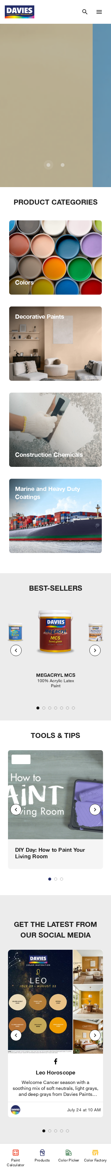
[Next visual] (95, 650)
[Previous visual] (16, 650)
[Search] (85, 12)
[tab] (38, 708)
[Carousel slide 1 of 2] (48, 165)
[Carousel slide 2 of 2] (62, 165)
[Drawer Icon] (99, 12)
